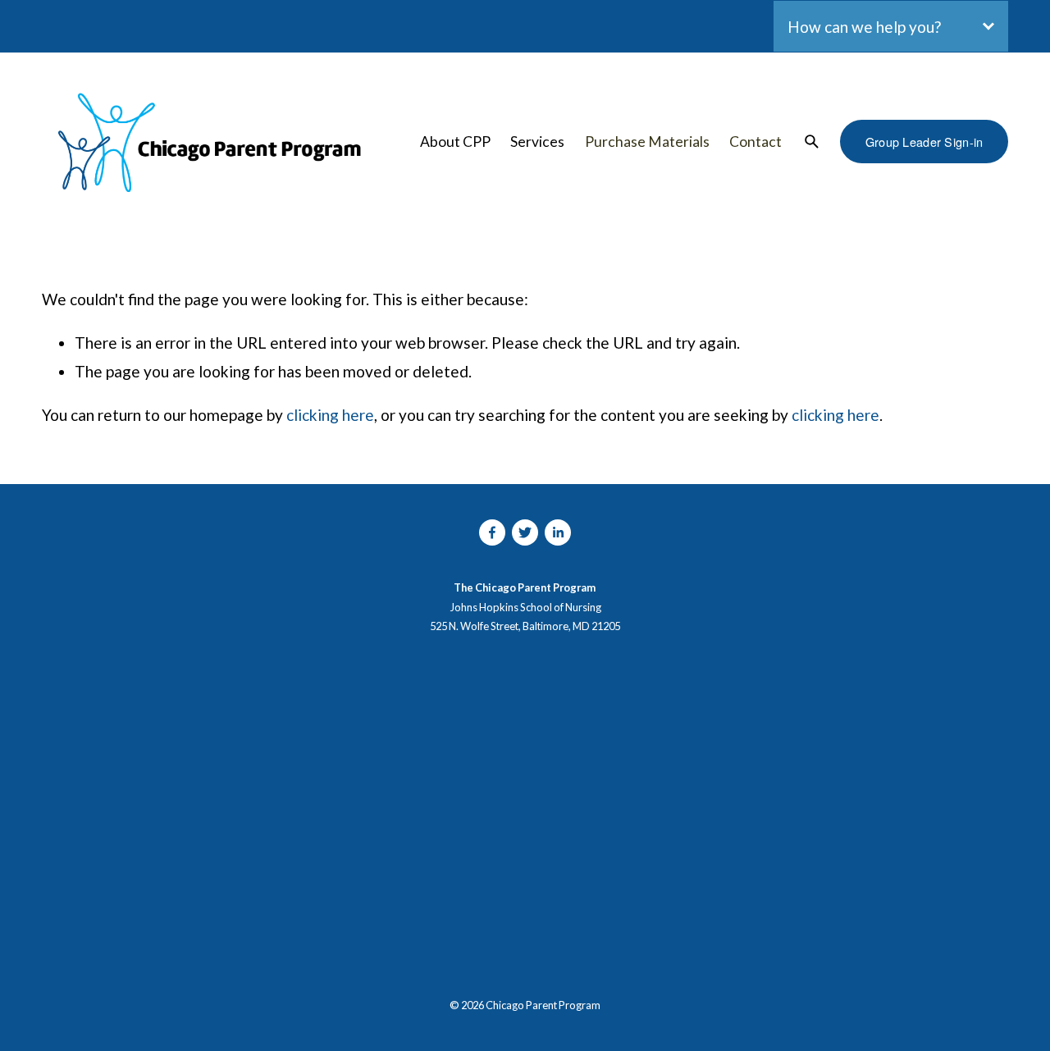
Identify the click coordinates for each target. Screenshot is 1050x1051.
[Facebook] (492, 532)
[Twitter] (525, 532)
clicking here (330, 414)
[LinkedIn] (558, 532)
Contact (755, 141)
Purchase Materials (647, 141)
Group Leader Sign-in (924, 141)
